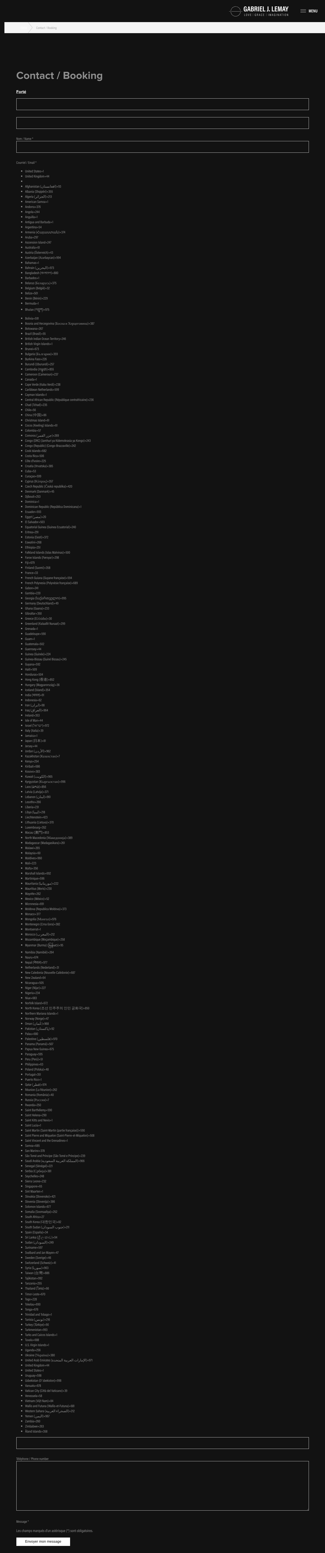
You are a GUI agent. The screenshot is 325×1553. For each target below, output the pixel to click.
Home (24, 27)
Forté (21, 91)
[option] (167, 170)
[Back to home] (259, 10)
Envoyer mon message (43, 1541)
